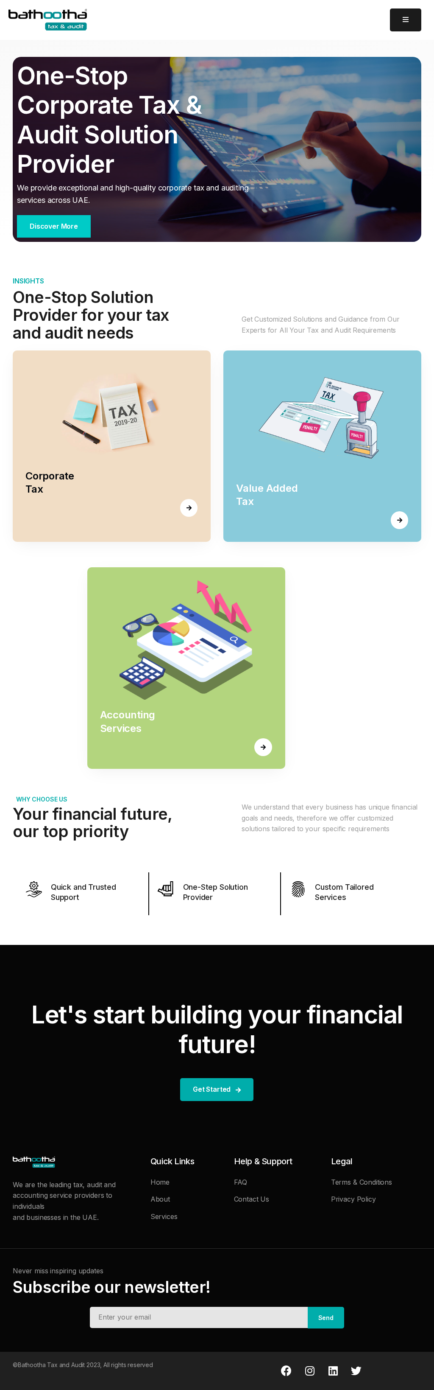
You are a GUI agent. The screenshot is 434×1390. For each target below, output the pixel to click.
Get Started (212, 1089)
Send (326, 1317)
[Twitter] (356, 1371)
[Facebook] (286, 1371)
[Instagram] (309, 1371)
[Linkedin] (332, 1371)
